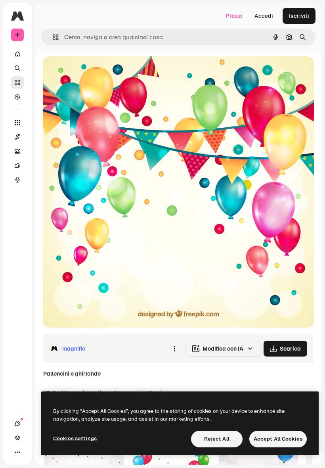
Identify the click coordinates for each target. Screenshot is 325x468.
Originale (95, 71)
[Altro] (17, 452)
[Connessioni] (17, 423)
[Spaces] (17, 136)
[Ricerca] (17, 68)
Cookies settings (75, 438)
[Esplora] (17, 96)
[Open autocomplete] (52, 37)
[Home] (17, 54)
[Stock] (17, 82)
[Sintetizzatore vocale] (17, 179)
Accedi (263, 15)
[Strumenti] (17, 122)
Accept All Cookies (278, 438)
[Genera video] (17, 165)
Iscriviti (299, 15)
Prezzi (234, 15)
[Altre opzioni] (174, 349)
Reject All (216, 438)
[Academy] (17, 438)
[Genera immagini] (17, 151)
